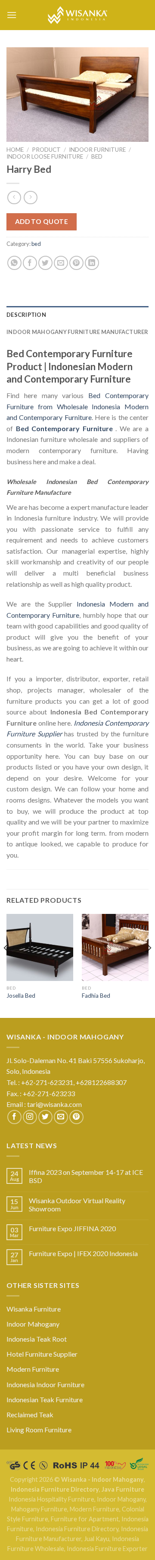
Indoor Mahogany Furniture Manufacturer (77, 331)
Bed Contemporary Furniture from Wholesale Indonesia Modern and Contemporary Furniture (77, 406)
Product (46, 149)
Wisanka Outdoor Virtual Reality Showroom (77, 1204)
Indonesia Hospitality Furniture (51, 1499)
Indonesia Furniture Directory (55, 1489)
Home (15, 149)
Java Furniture (123, 1489)
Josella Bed (20, 995)
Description (26, 314)
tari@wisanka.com (55, 1104)
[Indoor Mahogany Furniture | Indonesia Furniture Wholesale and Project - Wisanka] (77, 15)
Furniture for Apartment (85, 1519)
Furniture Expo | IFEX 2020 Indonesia (83, 1253)
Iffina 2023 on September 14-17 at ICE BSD (86, 1176)
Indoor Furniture (97, 149)
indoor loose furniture (44, 156)
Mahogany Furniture (39, 1509)
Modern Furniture (32, 1369)
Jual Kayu (96, 1538)
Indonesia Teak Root (36, 1339)
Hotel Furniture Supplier (42, 1354)
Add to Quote (41, 221)
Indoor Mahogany (32, 1324)
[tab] (77, 314)
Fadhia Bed (96, 995)
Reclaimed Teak (29, 1414)
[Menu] (11, 14)
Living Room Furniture (38, 1429)
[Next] (149, 965)
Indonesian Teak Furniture (44, 1399)
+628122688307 (102, 1082)
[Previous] (6, 965)
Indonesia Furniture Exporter (107, 1548)
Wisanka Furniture (33, 1309)
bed (96, 156)
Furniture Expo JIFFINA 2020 (72, 1228)
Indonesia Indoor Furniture (45, 1384)
